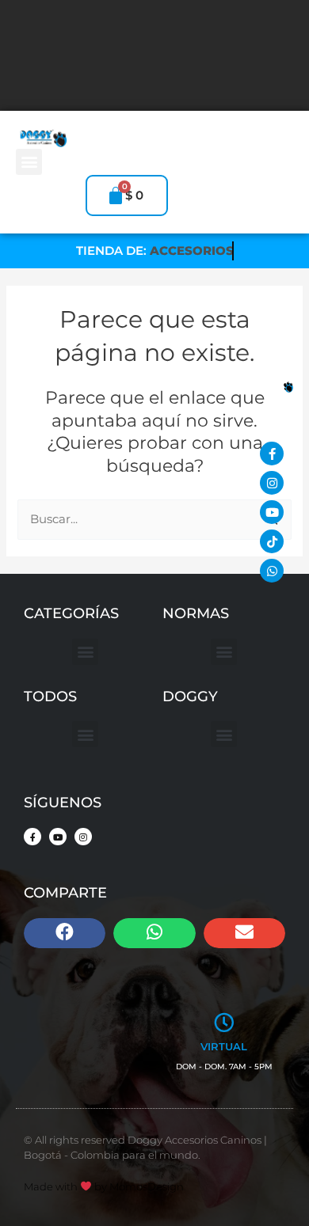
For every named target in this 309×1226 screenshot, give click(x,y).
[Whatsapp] (272, 571)
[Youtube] (272, 512)
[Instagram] (272, 483)
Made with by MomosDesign (104, 1186)
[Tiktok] (272, 541)
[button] (29, 162)
